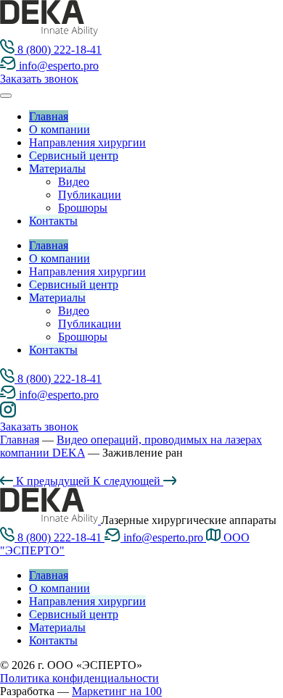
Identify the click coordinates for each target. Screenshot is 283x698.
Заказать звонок (39, 78)
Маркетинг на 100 (117, 691)
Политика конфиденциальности (79, 678)
